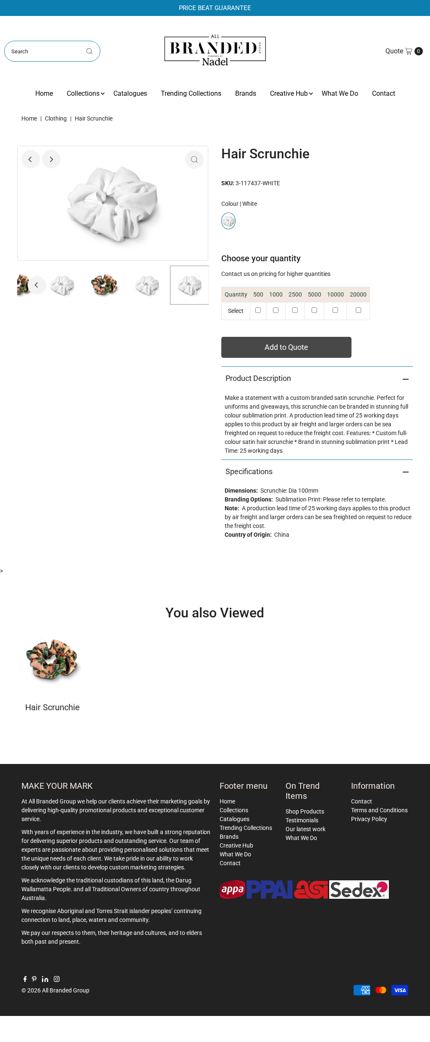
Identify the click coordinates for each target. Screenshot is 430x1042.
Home (44, 93)
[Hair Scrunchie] (52, 661)
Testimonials (302, 820)
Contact (383, 93)
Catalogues (130, 93)
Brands (245, 93)
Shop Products (305, 811)
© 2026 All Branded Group (55, 990)
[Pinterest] (34, 980)
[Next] (51, 159)
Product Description (258, 378)
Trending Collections (191, 93)
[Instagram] (57, 980)
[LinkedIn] (45, 980)
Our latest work (305, 829)
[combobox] (52, 51)
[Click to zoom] (194, 159)
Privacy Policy (369, 819)
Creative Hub (289, 93)
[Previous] (30, 159)
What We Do (340, 93)
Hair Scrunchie (52, 707)
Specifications (249, 471)
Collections (83, 93)
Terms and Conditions (379, 810)
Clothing (56, 118)
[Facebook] (25, 980)
